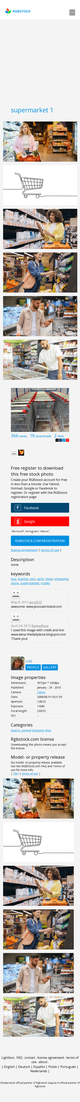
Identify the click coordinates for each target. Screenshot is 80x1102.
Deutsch (24, 1067)
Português (68, 1067)
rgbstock (22, 11)
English (9, 1067)
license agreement (50, 1057)
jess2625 (35, 602)
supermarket (29, 583)
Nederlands (38, 1071)
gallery (49, 667)
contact (29, 1057)
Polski (52, 1067)
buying (23, 579)
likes (60, 436)
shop (49, 579)
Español (39, 1067)
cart (32, 579)
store (15, 583)
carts (40, 579)
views (23, 436)
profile (33, 667)
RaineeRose (40, 626)
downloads (43, 436)
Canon (41, 692)
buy (13, 579)
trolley (45, 583)
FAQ (16, 773)
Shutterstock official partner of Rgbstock (23, 1082)
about (43, 1062)
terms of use (30, 773)
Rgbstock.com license (32, 739)
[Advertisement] (40, 61)
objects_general (21, 730)
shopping (61, 579)
